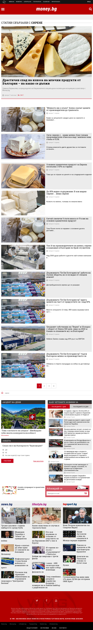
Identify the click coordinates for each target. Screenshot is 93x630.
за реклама (44, 628)
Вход (89, 1)
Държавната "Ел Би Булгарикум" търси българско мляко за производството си (66, 355)
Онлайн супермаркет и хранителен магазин (31, 488)
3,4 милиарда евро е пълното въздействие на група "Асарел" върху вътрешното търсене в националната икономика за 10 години (76, 455)
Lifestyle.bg (22, 624)
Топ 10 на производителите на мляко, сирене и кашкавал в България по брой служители (68, 247)
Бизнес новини (19, 2)
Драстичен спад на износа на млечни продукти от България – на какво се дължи (41, 81)
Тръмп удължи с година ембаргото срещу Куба (13, 526)
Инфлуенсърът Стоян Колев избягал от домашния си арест (15, 563)
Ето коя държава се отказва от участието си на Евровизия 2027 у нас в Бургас (45, 537)
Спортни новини (37, 2)
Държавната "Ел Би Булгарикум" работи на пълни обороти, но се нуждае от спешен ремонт (68, 275)
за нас (54, 628)
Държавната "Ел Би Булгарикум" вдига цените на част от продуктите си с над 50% (68, 301)
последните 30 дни (80, 407)
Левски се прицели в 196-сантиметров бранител (84, 548)
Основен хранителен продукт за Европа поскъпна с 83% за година (66, 165)
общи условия (32, 628)
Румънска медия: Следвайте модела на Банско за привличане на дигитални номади (77, 477)
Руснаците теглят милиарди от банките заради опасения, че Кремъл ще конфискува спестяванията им (76, 467)
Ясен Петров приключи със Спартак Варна (76, 526)
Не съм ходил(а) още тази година (17, 455)
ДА (6, 450)
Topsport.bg (33, 624)
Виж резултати (38, 461)
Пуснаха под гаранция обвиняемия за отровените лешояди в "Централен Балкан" (15, 577)
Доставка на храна (46, 2)
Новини (11, 2)
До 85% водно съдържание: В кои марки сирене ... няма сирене (66, 192)
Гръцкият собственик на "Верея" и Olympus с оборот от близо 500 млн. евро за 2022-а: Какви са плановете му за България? (68, 329)
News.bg (4, 624)
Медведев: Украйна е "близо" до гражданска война (14, 536)
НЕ (6, 452)
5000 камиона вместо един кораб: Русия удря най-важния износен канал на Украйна (77, 422)
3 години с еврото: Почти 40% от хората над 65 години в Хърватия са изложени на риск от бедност (77, 413)
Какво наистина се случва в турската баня (45, 526)
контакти (62, 628)
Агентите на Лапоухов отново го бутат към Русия (75, 560)
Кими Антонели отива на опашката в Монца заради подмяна (75, 536)
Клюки (27, 2)
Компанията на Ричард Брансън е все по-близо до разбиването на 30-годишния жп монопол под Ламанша (77, 443)
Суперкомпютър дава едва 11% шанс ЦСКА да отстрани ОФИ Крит (76, 579)
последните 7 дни (59, 407)
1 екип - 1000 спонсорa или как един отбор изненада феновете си (46, 567)
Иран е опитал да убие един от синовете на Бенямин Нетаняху (15, 549)
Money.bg (13, 624)
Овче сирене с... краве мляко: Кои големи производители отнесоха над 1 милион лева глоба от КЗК (68, 137)
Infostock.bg (53, 624)
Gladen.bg (43, 624)
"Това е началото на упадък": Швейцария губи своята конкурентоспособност (21, 431)
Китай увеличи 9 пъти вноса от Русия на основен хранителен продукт (67, 219)
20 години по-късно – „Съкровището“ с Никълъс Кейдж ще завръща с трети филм (46, 553)
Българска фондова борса (56, 2)
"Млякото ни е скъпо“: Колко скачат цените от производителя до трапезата (68, 109)
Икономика (5, 435)
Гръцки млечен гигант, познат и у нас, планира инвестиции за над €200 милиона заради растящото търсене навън (77, 432)
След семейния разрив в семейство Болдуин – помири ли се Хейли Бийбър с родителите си (46, 582)
